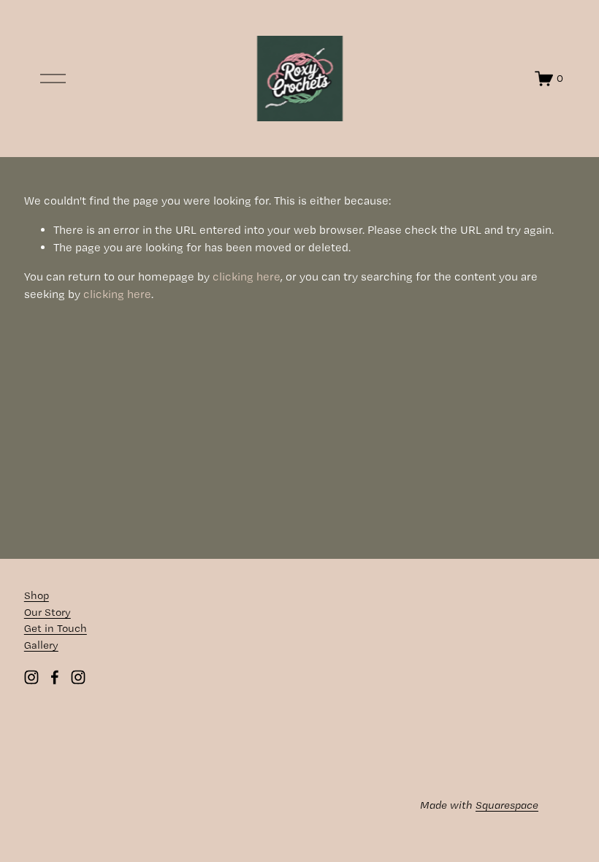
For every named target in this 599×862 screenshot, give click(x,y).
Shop (36, 595)
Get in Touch (55, 628)
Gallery (41, 645)
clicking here (247, 276)
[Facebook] (54, 677)
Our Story (47, 612)
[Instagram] (31, 677)
